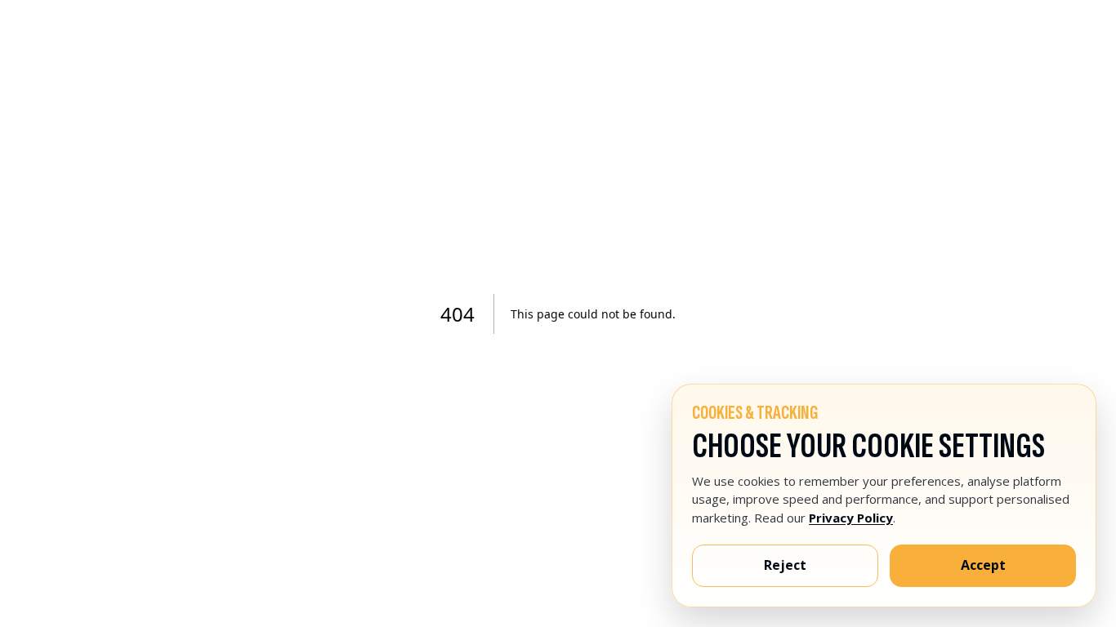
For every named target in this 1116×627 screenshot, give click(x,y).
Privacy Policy (851, 517)
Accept (983, 565)
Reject (785, 565)
